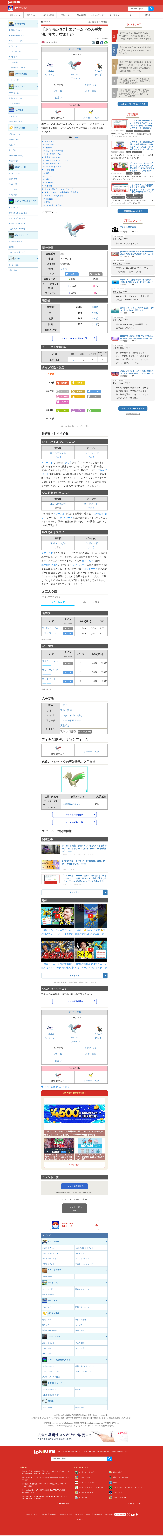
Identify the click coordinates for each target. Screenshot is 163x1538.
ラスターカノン (50, 661)
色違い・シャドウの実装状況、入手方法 (61, 192)
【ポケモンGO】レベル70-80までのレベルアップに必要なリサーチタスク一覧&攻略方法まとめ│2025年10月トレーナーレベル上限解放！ (135, 93)
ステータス (49, 141)
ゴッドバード (49, 679)
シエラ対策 (13, 189)
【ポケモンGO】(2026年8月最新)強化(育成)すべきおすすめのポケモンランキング (135, 50)
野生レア (12, 145)
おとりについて (14, 173)
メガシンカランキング (17, 218)
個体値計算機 (14, 139)
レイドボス (114, 15)
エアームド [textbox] (73, 54)
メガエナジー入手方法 (17, 229)
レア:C (63, 705)
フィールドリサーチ (70, 720)
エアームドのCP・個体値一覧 (74, 338)
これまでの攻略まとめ (17, 252)
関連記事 (50, 199)
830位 (95, 318)
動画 (48, 202)
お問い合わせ (109, 1514)
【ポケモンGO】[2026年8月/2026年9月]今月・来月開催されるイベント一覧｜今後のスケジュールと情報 (135, 36)
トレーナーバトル (91, 602)
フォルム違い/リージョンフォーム (58, 189)
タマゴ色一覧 (14, 93)
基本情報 (50, 145)
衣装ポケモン (14, 161)
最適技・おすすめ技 (53, 157)
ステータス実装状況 (54, 151)
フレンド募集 (14, 265)
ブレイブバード (50, 670)
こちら (79, 1192)
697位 (95, 312)
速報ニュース (15, 15)
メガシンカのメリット (17, 223)
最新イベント (31, 15)
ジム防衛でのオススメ (55, 163)
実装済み (65, 725)
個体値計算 (81, 15)
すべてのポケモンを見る (56, 1086)
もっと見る (74, 892)
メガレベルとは (14, 207)
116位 (95, 324)
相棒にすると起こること (18, 213)
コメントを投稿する (74, 1186)
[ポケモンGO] (14, 3)
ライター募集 (121, 1514)
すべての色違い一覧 (74, 822)
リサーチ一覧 (14, 80)
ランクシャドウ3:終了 (71, 715)
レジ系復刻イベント (71, 804)
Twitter (128, 1514)
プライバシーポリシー (65, 1514)
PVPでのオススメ (53, 167)
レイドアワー (14, 46)
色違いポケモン (14, 134)
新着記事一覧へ (63, 1503)
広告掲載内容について (133, 414)
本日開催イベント (15, 30)
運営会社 (88, 1514)
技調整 (11, 247)
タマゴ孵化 (13, 150)
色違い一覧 (64, 15)
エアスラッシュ (50, 633)
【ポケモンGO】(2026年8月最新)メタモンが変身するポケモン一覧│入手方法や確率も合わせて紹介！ (134, 81)
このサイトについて (31, 1514)
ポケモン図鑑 (48, 15)
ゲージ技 (50, 176)
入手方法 (48, 186)
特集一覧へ (75, 1165)
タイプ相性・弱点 (53, 154)
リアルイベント (14, 62)
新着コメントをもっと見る (132, 408)
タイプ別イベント (15, 57)
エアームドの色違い (74, 815)
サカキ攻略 (13, 179)
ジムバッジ (13, 116)
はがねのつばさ (50, 628)
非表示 (76, 137)
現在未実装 (66, 710)
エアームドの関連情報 (54, 196)
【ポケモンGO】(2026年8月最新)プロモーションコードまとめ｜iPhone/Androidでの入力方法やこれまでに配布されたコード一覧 (135, 66)
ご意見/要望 (43, 1514)
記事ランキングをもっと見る (133, 104)
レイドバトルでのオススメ (57, 160)
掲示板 (147, 15)
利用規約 (53, 1514)
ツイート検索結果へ (74, 1001)
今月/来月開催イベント (17, 35)
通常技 (49, 173)
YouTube (133, 1514)
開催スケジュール (15, 98)
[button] (74, 779)
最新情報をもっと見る (132, 211)
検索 (151, 8)
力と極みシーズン (15, 242)
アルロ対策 (13, 184)
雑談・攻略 (13, 270)
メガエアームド (91, 752)
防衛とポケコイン (15, 122)
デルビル (99, 73)
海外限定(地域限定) (16, 155)
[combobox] (74, 54)
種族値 (49, 148)
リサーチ (131, 15)
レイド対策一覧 (14, 103)
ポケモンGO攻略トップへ (67, 1224)
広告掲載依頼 (98, 1514)
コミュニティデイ (98, 15)
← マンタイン (49, 73)
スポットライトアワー (17, 41)
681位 (95, 307)
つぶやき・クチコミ (54, 205)
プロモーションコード (17, 68)
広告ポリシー (79, 1514)
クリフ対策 (13, 195)
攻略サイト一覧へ (135, 1504)
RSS (137, 1514)
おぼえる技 (49, 170)
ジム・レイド (58, 602)
